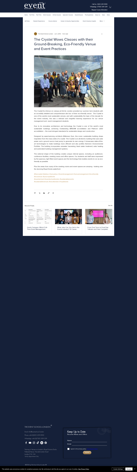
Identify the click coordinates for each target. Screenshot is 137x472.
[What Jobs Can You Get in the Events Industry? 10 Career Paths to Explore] (68, 216)
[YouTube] (30, 442)
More (101, 21)
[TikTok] (37, 442)
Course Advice (52, 21)
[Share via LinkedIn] (44, 193)
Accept (129, 469)
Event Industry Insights (89, 21)
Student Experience (39, 21)
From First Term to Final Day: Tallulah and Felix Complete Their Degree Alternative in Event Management (98, 228)
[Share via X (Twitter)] (39, 193)
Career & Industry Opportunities (70, 21)
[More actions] (102, 34)
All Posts (27, 21)
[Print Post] (53, 193)
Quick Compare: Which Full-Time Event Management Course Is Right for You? (37, 228)
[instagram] (33, 442)
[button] (110, 7)
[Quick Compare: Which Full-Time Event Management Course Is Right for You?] (38, 216)
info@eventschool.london (36, 432)
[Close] (135, 469)
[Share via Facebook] (35, 193)
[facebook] (26, 442)
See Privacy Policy (83, 469)
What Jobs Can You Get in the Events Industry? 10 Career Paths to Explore (68, 228)
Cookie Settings (118, 469)
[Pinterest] (45, 442)
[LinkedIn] (41, 442)
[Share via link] (48, 193)
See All (110, 205)
